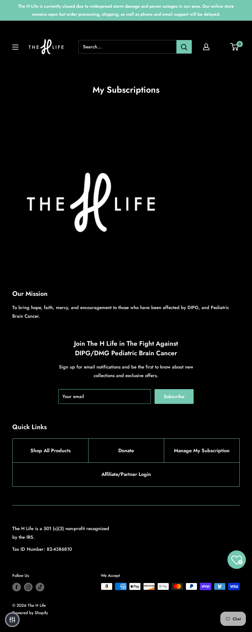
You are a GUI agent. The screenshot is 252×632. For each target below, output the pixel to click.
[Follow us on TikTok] (40, 587)
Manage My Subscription (202, 450)
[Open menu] (15, 47)
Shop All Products (50, 450)
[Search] (184, 47)
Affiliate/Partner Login (126, 474)
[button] (12, 619)
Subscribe (174, 396)
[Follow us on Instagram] (28, 587)
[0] (234, 46)
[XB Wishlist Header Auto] (223, 47)
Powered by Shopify (30, 613)
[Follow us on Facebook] (16, 587)
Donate (126, 450)
